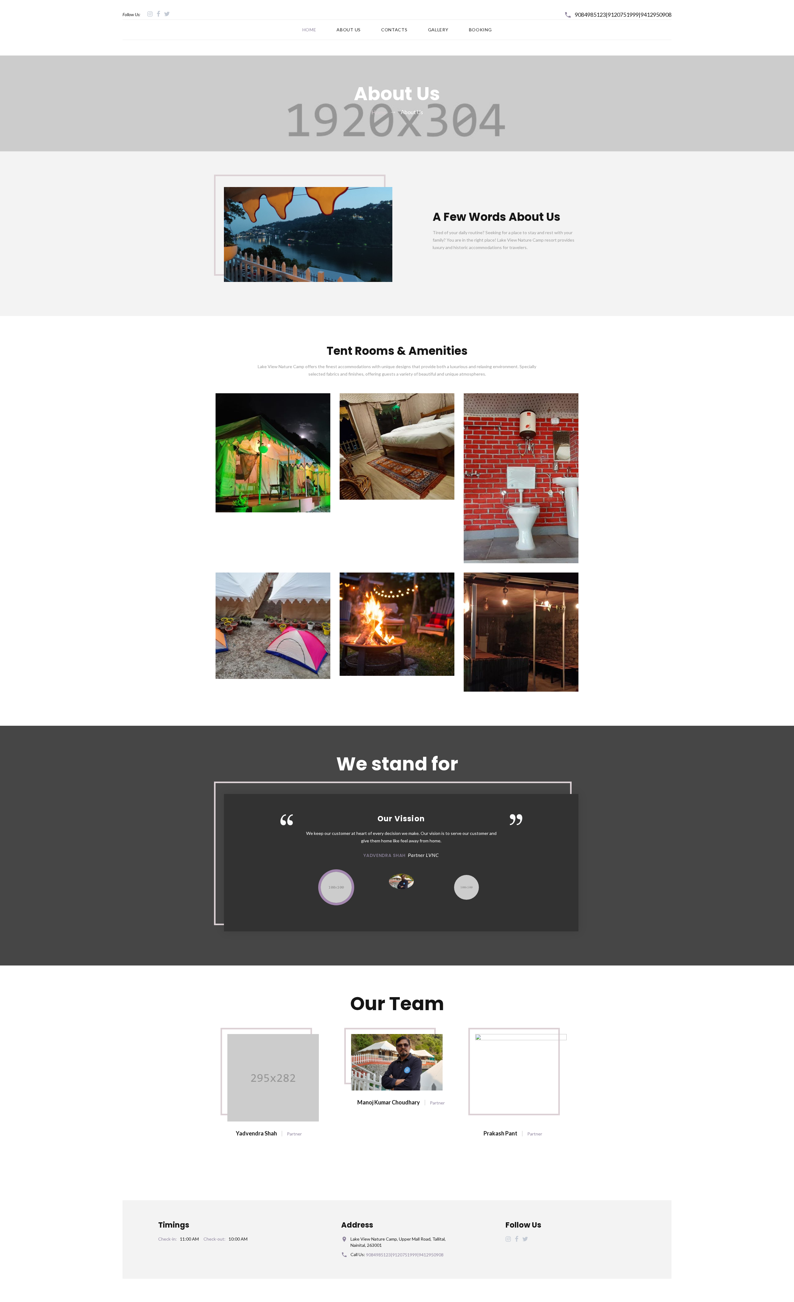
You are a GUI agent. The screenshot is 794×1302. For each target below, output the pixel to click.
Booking (480, 29)
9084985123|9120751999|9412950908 (623, 14)
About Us (349, 29)
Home (309, 29)
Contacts (394, 29)
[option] (401, 836)
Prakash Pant (500, 1133)
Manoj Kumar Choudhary (388, 1102)
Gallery (438, 29)
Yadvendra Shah (256, 1133)
